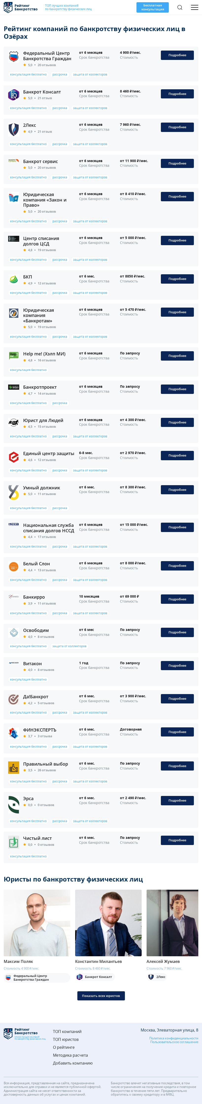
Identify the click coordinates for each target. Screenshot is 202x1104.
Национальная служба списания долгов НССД (48, 528)
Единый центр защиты (48, 453)
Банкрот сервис (40, 161)
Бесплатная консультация (152, 7)
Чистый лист (37, 838)
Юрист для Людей (43, 420)
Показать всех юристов (101, 996)
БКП (27, 277)
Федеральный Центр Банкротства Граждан (47, 55)
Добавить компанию (73, 1063)
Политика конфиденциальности (173, 1038)
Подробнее (177, 55)
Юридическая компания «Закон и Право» (45, 199)
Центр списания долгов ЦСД (41, 241)
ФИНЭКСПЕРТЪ (39, 730)
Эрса (28, 798)
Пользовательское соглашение (174, 1042)
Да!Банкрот (35, 696)
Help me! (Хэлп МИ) (44, 354)
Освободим (36, 630)
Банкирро (34, 597)
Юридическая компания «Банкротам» (38, 315)
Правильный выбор (45, 764)
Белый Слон (36, 564)
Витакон (32, 663)
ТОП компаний (67, 1031)
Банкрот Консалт (42, 92)
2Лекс (29, 125)
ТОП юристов (66, 1039)
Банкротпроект (40, 387)
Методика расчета (70, 1055)
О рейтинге (64, 1047)
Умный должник (41, 488)
